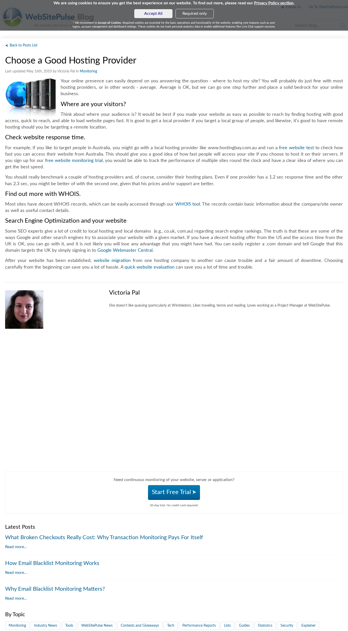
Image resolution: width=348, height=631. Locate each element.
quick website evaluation (150, 267)
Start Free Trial (172, 492)
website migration (112, 260)
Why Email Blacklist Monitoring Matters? (55, 589)
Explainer (308, 625)
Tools (69, 625)
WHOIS (68, 194)
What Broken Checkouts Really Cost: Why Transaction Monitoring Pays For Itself (104, 537)
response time (65, 137)
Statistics (265, 625)
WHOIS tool (187, 204)
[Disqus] (174, 408)
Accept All (153, 13)
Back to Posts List (23, 45)
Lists (227, 625)
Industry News (45, 625)
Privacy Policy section (273, 3)
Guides (244, 625)
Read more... (16, 547)
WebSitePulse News (97, 625)
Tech (170, 625)
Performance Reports (199, 625)
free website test (296, 148)
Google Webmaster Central (125, 250)
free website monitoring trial (74, 160)
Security (286, 625)
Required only (194, 13)
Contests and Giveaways (140, 625)
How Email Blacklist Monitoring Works (52, 563)
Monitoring (88, 71)
